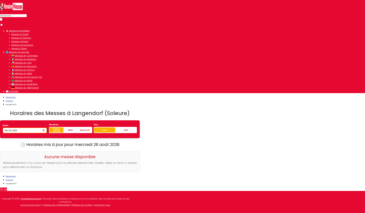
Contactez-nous (101, 205)
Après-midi (85, 130)
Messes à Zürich (20, 34)
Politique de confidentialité (56, 205)
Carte (126, 130)
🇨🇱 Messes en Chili (21, 62)
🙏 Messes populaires (18, 30)
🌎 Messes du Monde (17, 52)
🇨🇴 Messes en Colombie (24, 55)
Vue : (96, 124)
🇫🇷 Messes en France (23, 70)
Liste (104, 130)
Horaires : (54, 124)
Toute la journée (56, 130)
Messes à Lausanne (22, 45)
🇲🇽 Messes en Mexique (23, 59)
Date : (6, 125)
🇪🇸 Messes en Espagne (24, 66)
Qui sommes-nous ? (30, 205)
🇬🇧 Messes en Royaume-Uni (26, 77)
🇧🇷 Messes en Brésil (21, 80)
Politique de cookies (81, 205)
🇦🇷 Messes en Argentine (24, 84)
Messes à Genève (21, 38)
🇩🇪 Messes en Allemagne (25, 87)
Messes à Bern (19, 48)
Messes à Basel (19, 41)
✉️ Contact (12, 91)
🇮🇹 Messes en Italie (21, 73)
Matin (70, 130)
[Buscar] (1, 19)
